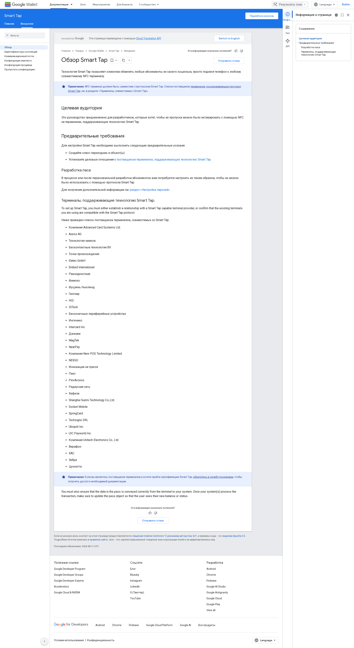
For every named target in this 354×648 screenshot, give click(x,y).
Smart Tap (13, 15)
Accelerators (61, 586)
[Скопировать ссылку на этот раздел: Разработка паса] (94, 170)
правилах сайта (98, 539)
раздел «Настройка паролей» (150, 190)
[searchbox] (24, 35)
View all (210, 610)
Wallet (31, 4)
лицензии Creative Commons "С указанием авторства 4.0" (165, 536)
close (348, 15)
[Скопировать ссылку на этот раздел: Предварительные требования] (128, 136)
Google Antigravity (217, 592)
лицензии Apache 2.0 (233, 536)
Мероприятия (101, 4)
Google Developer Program (69, 568)
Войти (346, 4)
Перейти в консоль (262, 16)
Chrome (211, 574)
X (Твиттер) (137, 592)
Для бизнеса (124, 4)
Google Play (213, 604)
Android (211, 568)
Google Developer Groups (68, 574)
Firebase (211, 580)
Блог (83, 4)
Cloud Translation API (148, 38)
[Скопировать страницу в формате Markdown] (123, 60)
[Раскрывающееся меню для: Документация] (72, 4)
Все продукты (206, 625)
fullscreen (342, 15)
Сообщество (147, 4)
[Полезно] (236, 51)
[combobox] (290, 4)
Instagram (136, 580)
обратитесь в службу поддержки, (213, 476)
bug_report (336, 15)
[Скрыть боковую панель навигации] (44, 641)
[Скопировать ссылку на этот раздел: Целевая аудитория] (105, 108)
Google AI (185, 625)
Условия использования (69, 640)
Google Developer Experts (69, 580)
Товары (79, 50)
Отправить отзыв (229, 60)
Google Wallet (96, 50)
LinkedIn (135, 586)
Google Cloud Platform (159, 625)
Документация (59, 4)
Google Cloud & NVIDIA (67, 592)
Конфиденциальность (100, 640)
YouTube (135, 598)
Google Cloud (214, 598)
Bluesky (134, 574)
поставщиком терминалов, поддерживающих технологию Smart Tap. (164, 159)
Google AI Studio (216, 586)
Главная (9, 23)
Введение (27, 23)
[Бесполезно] (241, 51)
